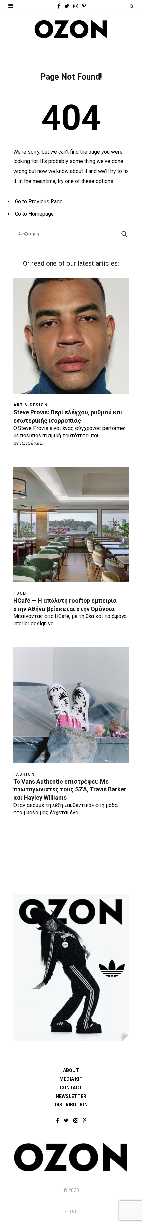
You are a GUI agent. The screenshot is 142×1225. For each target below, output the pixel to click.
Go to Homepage (34, 214)
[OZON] (71, 1170)
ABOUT (71, 1070)
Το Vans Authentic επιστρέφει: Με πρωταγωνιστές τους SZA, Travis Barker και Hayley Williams (69, 789)
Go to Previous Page (39, 201)
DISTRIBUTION (71, 1104)
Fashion (24, 774)
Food (19, 593)
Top (72, 1211)
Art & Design (30, 405)
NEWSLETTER (71, 1096)
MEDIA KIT (71, 1079)
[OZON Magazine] (71, 29)
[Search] (132, 6)
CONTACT (71, 1087)
